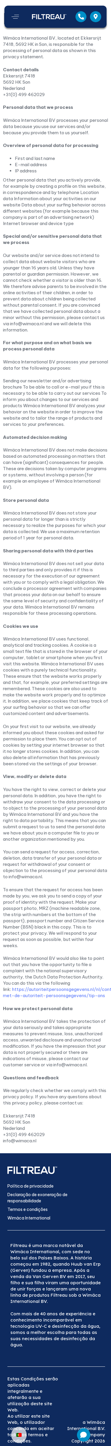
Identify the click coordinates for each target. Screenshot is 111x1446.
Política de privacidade (30, 1186)
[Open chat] (83, 1435)
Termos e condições (27, 1209)
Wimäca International (28, 1218)
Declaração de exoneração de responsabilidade (37, 1198)
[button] (15, 17)
